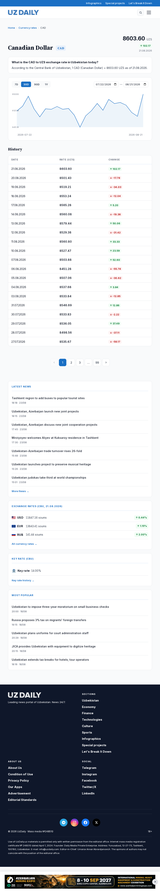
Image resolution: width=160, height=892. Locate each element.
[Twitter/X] (96, 822)
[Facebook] (85, 822)
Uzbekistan (90, 700)
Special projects (115, 3)
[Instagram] (74, 822)
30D (26, 84)
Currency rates (28, 27)
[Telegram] (64, 822)
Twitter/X (89, 787)
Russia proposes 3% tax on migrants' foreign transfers (49, 620)
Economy (89, 707)
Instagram (89, 774)
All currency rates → (24, 543)
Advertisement (19, 793)
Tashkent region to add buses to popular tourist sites (48, 398)
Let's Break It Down (140, 3)
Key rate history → (23, 580)
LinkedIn (88, 793)
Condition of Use (20, 774)
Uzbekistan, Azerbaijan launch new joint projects (45, 411)
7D (16, 84)
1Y (46, 84)
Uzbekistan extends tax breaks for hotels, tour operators (50, 659)
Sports (87, 732)
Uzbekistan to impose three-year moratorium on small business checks (60, 606)
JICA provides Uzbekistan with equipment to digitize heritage (54, 646)
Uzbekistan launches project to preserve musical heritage (51, 464)
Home (11, 27)
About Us (15, 768)
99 (97, 362)
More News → (20, 491)
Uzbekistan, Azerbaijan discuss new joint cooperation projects (54, 424)
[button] (140, 12)
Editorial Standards (22, 800)
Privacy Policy (18, 780)
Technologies (92, 719)
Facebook (89, 780)
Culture (87, 726)
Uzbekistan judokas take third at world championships (49, 477)
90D (36, 84)
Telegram (89, 768)
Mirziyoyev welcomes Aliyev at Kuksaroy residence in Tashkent (55, 437)
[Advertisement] (80, 882)
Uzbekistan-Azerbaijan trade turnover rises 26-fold (47, 451)
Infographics (93, 3)
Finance (87, 713)
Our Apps (15, 787)
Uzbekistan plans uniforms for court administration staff (50, 633)
